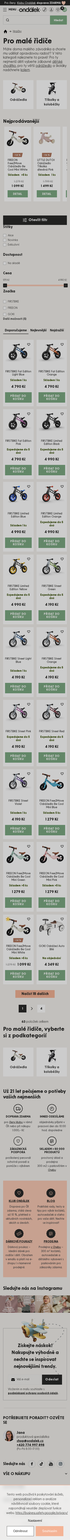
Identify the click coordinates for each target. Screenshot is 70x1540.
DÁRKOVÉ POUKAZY (19, 1241)
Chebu (52, 1170)
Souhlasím (49, 1531)
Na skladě (14, 263)
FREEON (13, 308)
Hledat (58, 20)
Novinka (13, 240)
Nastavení (35, 1520)
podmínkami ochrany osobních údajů (33, 1393)
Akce (11, 235)
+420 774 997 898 (30, 1445)
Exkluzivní (13, 244)
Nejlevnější (38, 330)
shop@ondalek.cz (30, 1440)
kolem (25, 70)
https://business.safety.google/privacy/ (42, 1513)
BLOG (51, 1201)
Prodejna (51, 1241)
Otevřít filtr (38, 220)
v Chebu (56, 1247)
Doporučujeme (16, 330)
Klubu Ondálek (26, 3)
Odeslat (52, 1379)
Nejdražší (57, 330)
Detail (17, 194)
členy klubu (16, 1122)
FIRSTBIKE (13, 301)
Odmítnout (20, 1531)
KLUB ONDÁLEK (19, 1201)
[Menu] (9, 9)
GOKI (11, 314)
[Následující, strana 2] (32, 1008)
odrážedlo (44, 66)
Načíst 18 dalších (35, 994)
